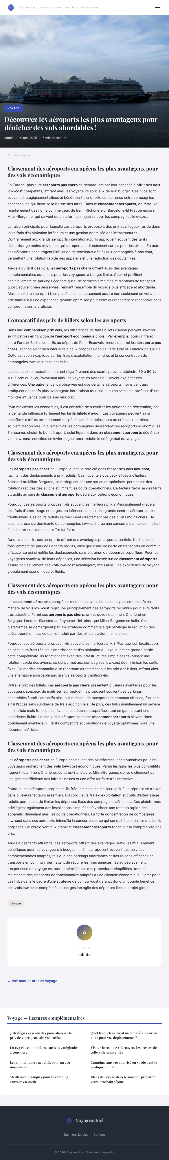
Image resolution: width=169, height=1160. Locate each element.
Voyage (13, 108)
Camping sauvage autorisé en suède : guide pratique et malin (124, 1064)
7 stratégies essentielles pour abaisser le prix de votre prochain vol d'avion (41, 1035)
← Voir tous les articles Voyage (32, 981)
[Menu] (157, 7)
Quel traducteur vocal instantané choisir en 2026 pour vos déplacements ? (124, 1035)
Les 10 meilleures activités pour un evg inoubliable (40, 1064)
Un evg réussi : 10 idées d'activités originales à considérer (44, 1049)
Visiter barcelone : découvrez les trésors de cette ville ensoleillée (124, 1049)
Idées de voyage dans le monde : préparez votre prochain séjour (123, 1079)
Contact (99, 1134)
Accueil (12, 155)
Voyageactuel (89, 1120)
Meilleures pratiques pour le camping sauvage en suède (39, 1079)
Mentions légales (76, 1134)
